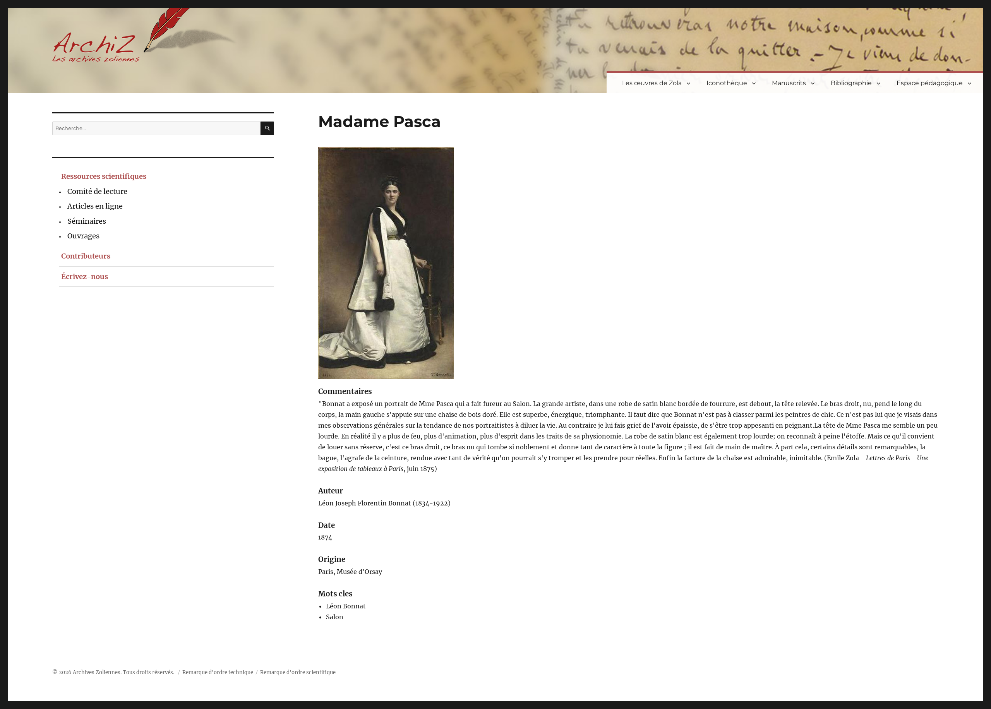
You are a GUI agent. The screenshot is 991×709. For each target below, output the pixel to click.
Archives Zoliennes (96, 672)
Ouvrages (83, 235)
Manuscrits (789, 83)
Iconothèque (726, 83)
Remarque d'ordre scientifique (298, 672)
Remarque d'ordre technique (217, 672)
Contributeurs (85, 256)
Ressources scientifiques (103, 176)
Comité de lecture (97, 191)
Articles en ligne (95, 206)
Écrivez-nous (84, 276)
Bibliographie (851, 83)
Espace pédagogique (930, 83)
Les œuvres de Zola (652, 83)
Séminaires (86, 221)
